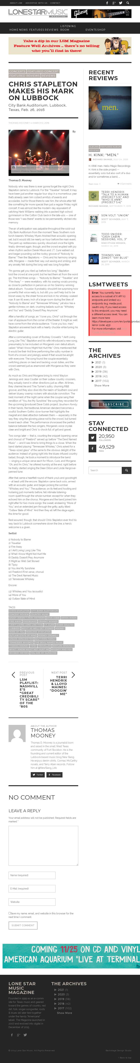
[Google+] (114, 3)
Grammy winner (48, 621)
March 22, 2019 (109, 246)
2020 (98, 367)
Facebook (56, 775)
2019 (98, 371)
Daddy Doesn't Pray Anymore (27, 618)
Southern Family (45, 639)
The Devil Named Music (49, 642)
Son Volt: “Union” (115, 215)
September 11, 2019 (120, 206)
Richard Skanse (102, 159)
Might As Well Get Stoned (38, 628)
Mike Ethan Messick (113, 243)
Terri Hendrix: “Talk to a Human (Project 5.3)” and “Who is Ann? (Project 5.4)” (115, 197)
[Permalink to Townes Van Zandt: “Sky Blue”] (94, 259)
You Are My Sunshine (44, 653)
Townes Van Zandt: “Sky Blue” (115, 256)
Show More (102, 385)
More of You (16, 632)
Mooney (60, 628)
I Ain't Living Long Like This (26, 625)
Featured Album (110, 147)
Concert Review (19, 614)
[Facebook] (107, 3)
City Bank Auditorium (44, 611)
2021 (98, 362)
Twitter (39, 775)
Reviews (48, 75)
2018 (98, 376)
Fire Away (15, 621)
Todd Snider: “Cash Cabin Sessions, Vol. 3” (114, 237)
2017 (98, 380)
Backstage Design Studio (118, 1050)
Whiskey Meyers (19, 653)
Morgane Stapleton (38, 632)
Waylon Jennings (63, 646)
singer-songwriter (21, 639)
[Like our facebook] (92, 448)
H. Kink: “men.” (104, 155)
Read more (94, 184)
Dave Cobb (53, 618)
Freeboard (30, 621)
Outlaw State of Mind (23, 635)
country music (40, 614)
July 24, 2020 (121, 159)
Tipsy (33, 646)
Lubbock (14, 628)
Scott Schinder (110, 219)
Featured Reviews (24, 75)
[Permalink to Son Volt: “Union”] (94, 219)
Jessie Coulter (65, 625)
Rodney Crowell (48, 635)
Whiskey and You (61, 649)
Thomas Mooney (19, 122)
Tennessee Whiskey (21, 642)
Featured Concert (43, 71)
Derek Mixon (69, 618)
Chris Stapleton (19, 611)
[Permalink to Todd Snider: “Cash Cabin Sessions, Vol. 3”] (94, 237)
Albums (94, 147)
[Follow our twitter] (92, 438)
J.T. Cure (49, 625)
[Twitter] (120, 3)
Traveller (44, 646)
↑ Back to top (124, 1057)
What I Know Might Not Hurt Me (29, 649)
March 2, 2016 (41, 122)
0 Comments (125, 184)
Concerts (17, 71)
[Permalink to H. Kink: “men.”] (110, 107)
